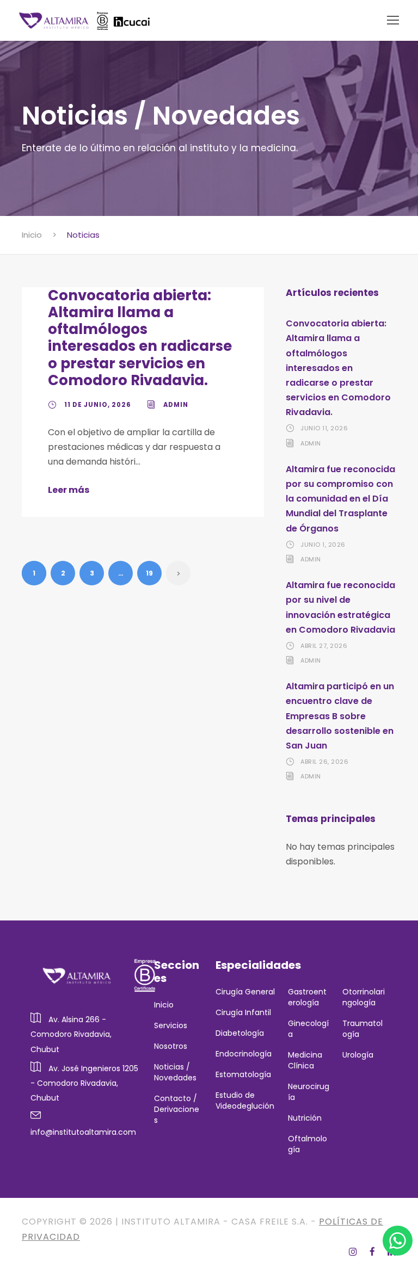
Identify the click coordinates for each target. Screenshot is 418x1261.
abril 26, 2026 (324, 761)
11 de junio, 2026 (97, 404)
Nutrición (305, 1117)
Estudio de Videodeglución (245, 1100)
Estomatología (243, 1074)
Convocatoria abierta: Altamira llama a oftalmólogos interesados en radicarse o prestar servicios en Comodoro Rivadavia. (140, 338)
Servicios (170, 1025)
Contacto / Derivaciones (176, 1109)
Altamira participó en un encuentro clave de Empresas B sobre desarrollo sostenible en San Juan (340, 716)
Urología (359, 1054)
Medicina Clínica (305, 1060)
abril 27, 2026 (323, 645)
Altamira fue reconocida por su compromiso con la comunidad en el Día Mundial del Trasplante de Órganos (340, 499)
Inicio (164, 1004)
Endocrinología (244, 1053)
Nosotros (170, 1046)
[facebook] (374, 1251)
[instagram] (355, 1251)
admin (175, 404)
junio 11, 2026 (324, 428)
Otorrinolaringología (363, 997)
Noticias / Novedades (175, 1072)
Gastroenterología (307, 997)
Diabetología (240, 1033)
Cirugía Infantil (243, 1012)
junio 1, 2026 (323, 544)
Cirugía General (245, 991)
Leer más (68, 490)
